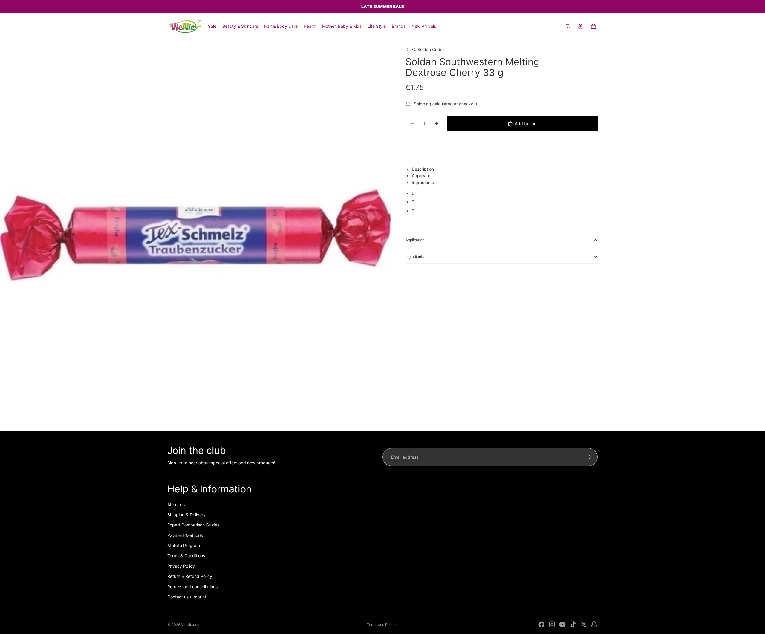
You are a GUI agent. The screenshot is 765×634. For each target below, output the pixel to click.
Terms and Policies (382, 624)
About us (176, 504)
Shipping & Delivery (186, 514)
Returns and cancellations (192, 586)
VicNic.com (190, 624)
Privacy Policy (181, 566)
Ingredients (415, 256)
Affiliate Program (183, 545)
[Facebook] (541, 624)
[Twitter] (583, 624)
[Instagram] (552, 624)
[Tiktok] (573, 624)
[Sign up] (588, 457)
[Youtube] (562, 624)
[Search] (567, 26)
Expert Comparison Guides (193, 524)
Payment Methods (185, 535)
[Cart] (593, 26)
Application (415, 240)
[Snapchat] (594, 624)
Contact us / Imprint (186, 596)
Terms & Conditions (186, 555)
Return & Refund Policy (189, 576)
